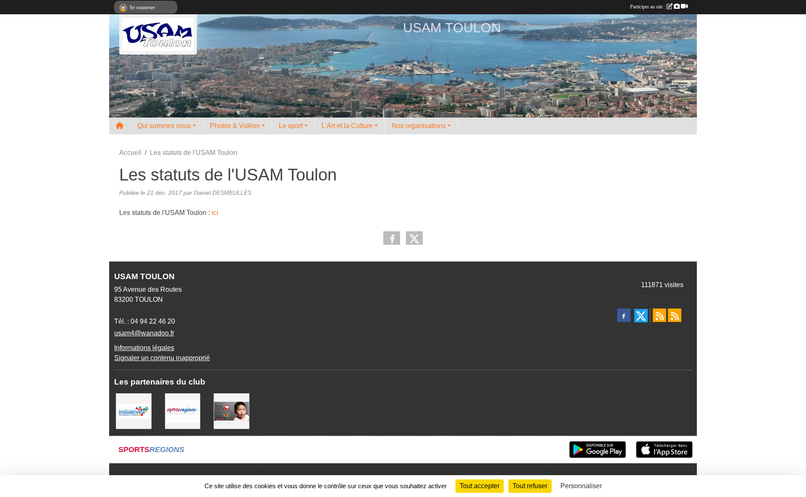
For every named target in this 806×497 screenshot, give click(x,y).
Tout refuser (530, 485)
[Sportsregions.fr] (183, 410)
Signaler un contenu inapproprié (162, 357)
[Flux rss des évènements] (674, 315)
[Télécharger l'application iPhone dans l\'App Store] (664, 449)
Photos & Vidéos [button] (235, 125)
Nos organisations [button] (419, 125)
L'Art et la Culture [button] (347, 125)
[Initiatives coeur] (231, 410)
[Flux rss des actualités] (659, 315)
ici (215, 212)
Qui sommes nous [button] (164, 125)
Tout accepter (480, 485)
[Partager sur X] (414, 238)
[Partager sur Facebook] (391, 238)
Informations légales (144, 347)
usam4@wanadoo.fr (144, 333)
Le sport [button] (291, 125)
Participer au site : (648, 7)
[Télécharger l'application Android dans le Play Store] (597, 449)
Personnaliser (581, 485)
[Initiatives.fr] (134, 410)
